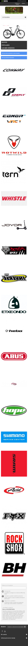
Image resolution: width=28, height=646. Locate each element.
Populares (6, 45)
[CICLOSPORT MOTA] (14, 10)
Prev (21, 37)
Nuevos (4, 42)
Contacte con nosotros (17, 4)
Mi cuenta (4, 634)
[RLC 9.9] (14, 31)
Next (24, 37)
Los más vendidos (8, 48)
